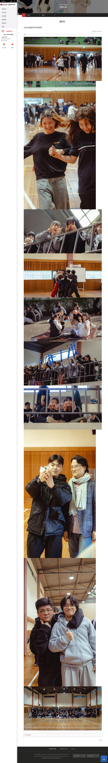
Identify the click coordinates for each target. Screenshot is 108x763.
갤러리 (43, 15)
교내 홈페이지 (90, 755)
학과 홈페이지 (77, 755)
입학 (3, 27)
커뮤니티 (4, 23)
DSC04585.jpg (28, 735)
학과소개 (4, 9)
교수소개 (4, 12)
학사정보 (4, 20)
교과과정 (4, 16)
